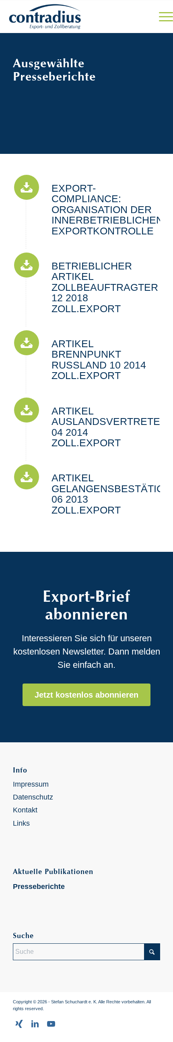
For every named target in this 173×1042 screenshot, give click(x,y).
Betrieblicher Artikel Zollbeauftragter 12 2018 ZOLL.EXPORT (104, 287)
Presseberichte (39, 886)
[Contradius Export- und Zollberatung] (69, 16)
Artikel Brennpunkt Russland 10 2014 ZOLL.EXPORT (98, 359)
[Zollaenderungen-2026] (26, 187)
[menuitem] (162, 16)
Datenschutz (33, 797)
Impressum (31, 784)
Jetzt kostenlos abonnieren (86, 694)
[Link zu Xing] (19, 1024)
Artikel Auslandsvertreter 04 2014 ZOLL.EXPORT (109, 426)
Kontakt (25, 810)
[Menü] (162, 16)
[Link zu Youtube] (51, 1024)
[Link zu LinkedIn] (35, 1024)
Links (21, 823)
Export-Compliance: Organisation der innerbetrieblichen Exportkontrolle (107, 209)
